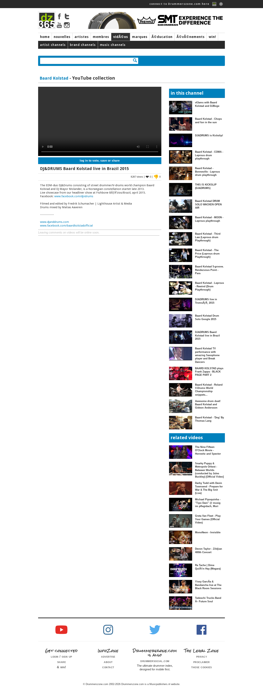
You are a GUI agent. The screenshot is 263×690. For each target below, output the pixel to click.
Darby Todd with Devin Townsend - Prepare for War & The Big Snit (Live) (209, 488)
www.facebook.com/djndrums (73, 196)
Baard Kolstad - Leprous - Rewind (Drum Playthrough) (209, 286)
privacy (201, 656)
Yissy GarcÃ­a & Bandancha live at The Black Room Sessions (208, 585)
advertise (108, 656)
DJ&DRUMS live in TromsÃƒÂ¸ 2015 (206, 301)
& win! (61, 667)
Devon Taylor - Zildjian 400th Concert (208, 550)
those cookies (201, 667)
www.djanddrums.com (54, 222)
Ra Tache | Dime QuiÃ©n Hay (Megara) (208, 567)
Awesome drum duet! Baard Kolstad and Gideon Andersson (207, 404)
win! (212, 37)
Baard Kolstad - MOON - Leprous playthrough (209, 219)
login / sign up (61, 656)
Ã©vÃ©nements (191, 37)
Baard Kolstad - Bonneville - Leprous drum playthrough (207, 171)
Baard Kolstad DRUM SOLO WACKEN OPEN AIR (208, 204)
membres (101, 37)
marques (139, 37)
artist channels (53, 44)
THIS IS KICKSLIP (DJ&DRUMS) (206, 186)
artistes (82, 37)
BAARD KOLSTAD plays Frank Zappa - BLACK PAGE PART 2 (209, 372)
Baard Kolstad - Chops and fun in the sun (208, 120)
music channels (113, 44)
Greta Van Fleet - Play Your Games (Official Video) (208, 519)
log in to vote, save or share (100, 160)
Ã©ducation (162, 37)
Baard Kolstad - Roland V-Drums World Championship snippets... (209, 389)
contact (108, 667)
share (61, 662)
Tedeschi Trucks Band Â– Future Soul (208, 599)
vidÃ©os (120, 37)
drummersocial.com (154, 661)
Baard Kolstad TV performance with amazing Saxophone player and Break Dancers (207, 355)
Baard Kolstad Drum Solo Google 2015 (207, 317)
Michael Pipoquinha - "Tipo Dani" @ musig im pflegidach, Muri (207, 503)
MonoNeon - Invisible (207, 532)
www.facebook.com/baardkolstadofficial (66, 225)
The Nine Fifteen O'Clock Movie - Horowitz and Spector (208, 450)
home (45, 37)
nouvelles (62, 37)
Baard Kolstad (54, 78)
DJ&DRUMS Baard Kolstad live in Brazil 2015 (207, 335)
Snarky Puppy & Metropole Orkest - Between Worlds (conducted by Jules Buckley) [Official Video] (209, 470)
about (108, 662)
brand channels (83, 44)
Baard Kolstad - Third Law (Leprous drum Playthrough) (207, 237)
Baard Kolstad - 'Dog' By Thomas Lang (209, 419)
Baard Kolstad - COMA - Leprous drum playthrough (209, 155)
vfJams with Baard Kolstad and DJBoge (207, 104)
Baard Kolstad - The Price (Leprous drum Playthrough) (207, 253)
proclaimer (201, 662)
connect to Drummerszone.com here (179, 4)
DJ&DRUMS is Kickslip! (209, 135)
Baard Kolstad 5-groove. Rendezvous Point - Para (209, 270)
